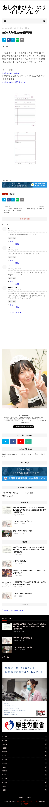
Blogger (26, 804)
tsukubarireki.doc (10, 73)
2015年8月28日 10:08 (14, 269)
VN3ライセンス (7, 496)
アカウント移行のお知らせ (22, 521)
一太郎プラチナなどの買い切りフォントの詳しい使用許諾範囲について (29, 583)
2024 (24, 744)
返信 (10, 238)
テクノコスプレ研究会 (10, 493)
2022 (24, 752)
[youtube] (20, 441)
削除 (14, 238)
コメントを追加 (15, 312)
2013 (24, 782)
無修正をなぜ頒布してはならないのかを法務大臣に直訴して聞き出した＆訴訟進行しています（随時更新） (29, 509)
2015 (24, 775)
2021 (24, 756)
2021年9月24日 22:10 (14, 290)
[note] (28, 441)
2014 (24, 779)
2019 (24, 759)
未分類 (10, 28)
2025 (24, 740)
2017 (24, 767)
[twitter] (5, 441)
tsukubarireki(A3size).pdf (14, 82)
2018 (24, 763)
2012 (24, 786)
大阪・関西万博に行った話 (22, 531)
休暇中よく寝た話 (19, 561)
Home (21, 798)
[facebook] (13, 441)
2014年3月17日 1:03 (14, 231)
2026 (24, 737)
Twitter (28, 798)
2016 (24, 771)
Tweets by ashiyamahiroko (12, 610)
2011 (24, 790)
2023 (24, 748)
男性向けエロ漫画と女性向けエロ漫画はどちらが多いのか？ (29, 571)
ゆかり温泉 (29, 493)
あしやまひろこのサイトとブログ (25, 9)
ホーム (4, 28)
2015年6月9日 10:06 (14, 250)
